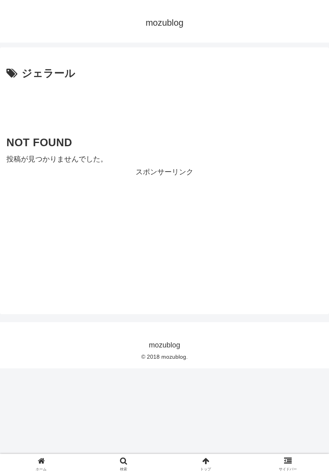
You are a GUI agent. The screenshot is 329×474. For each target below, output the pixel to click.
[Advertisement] (164, 105)
